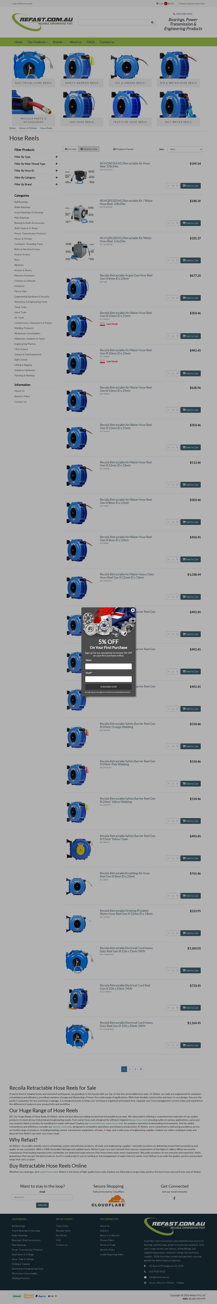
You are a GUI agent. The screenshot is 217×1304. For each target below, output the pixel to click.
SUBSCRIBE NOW (109, 687)
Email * (89, 673)
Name (88, 660)
